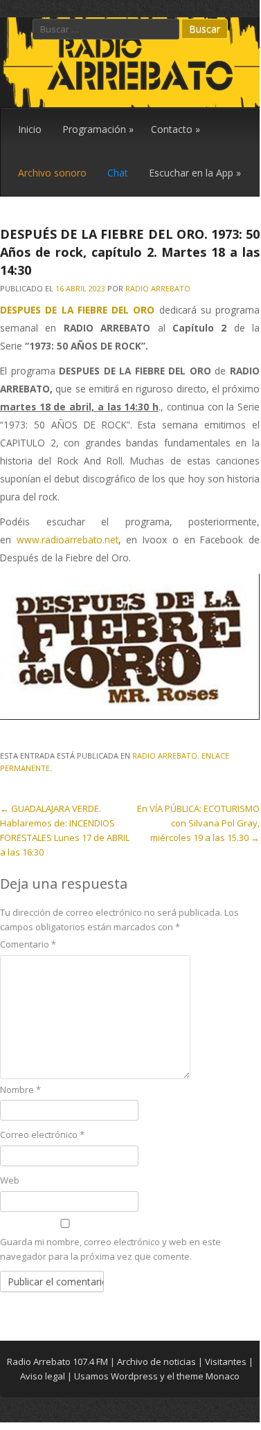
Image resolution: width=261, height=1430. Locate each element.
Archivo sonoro (52, 172)
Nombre (20, 1089)
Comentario (28, 944)
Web (9, 1180)
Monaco (223, 1376)
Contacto (175, 129)
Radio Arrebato (157, 288)
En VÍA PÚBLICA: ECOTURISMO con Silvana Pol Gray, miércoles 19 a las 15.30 (198, 823)
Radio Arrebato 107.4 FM (57, 1361)
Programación (98, 129)
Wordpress (134, 1376)
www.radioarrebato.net (67, 539)
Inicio (30, 129)
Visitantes (225, 1361)
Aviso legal (42, 1376)
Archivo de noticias (156, 1361)
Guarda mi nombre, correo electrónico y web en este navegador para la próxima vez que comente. (110, 1249)
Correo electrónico (42, 1134)
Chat (117, 172)
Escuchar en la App (195, 172)
